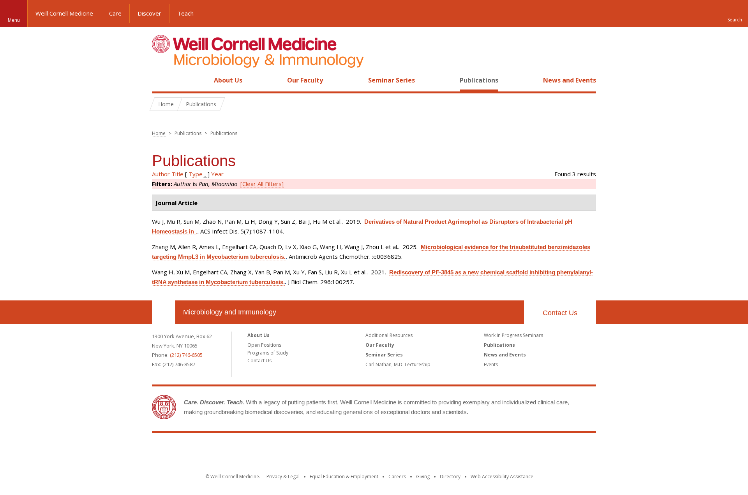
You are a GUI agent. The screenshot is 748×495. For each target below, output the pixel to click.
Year (217, 174)
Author (161, 174)
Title (177, 174)
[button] (734, 13)
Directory (450, 476)
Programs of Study (267, 352)
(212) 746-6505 (186, 354)
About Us (228, 80)
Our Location (163, 312)
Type (196, 174)
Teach (185, 13)
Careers (397, 476)
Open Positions (264, 345)
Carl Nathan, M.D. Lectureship (397, 364)
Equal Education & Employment (344, 476)
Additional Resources (389, 335)
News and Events (569, 80)
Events (491, 364)
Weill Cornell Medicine (64, 13)
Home (160, 80)
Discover (149, 13)
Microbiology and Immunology (229, 312)
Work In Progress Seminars (513, 335)
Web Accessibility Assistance (502, 476)
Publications (479, 80)
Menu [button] (14, 20)
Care (115, 13)
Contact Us (560, 313)
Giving (423, 476)
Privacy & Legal (283, 476)
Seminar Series (391, 80)
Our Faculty (305, 80)
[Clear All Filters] (262, 184)
